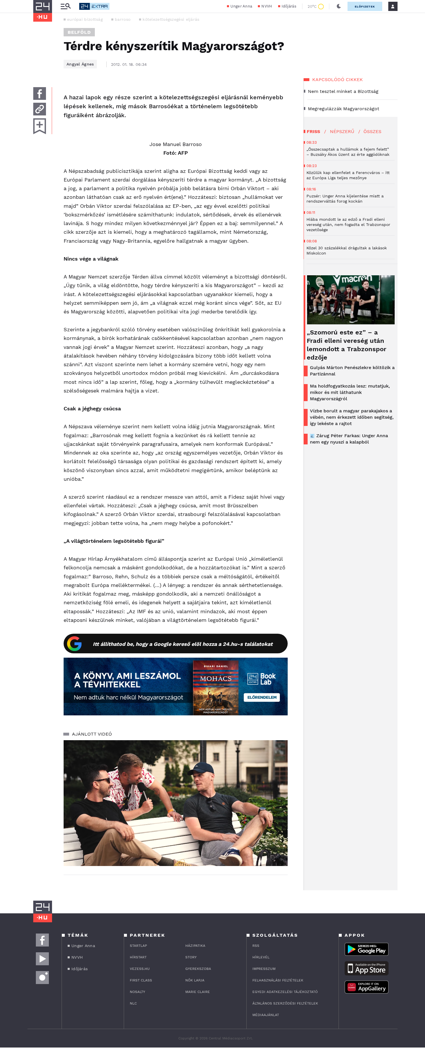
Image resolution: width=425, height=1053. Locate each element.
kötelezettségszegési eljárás (171, 19)
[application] (176, 803)
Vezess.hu (140, 969)
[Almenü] (65, 6)
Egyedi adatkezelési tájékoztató (285, 992)
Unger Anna (241, 6)
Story (191, 957)
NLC (133, 1003)
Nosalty (137, 992)
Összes (372, 131)
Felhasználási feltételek (277, 980)
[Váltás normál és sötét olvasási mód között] (338, 6)
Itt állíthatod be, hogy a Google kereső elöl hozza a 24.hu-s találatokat (183, 644)
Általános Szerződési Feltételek (285, 1003)
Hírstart (138, 957)
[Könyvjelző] (39, 126)
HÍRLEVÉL (260, 957)
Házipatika (195, 946)
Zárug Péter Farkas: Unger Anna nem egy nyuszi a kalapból (349, 439)
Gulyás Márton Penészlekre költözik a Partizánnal (352, 371)
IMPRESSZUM (264, 969)
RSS (255, 946)
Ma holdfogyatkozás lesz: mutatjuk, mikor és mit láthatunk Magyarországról (350, 392)
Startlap (138, 946)
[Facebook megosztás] (39, 93)
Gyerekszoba (198, 969)
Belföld (79, 32)
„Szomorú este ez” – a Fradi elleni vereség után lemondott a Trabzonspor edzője (346, 345)
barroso (122, 19)
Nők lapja (194, 980)
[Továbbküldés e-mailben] (39, 109)
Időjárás (289, 6)
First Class (141, 980)
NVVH (266, 6)
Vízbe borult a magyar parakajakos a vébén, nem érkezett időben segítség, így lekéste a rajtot (351, 417)
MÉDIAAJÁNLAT (265, 1015)
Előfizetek (365, 6)
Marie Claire (197, 992)
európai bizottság (85, 19)
